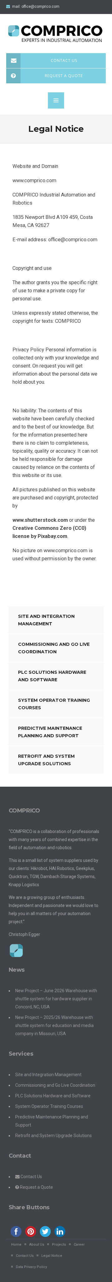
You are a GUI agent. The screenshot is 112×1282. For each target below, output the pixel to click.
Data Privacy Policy (31, 1267)
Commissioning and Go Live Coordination (54, 648)
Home (16, 1245)
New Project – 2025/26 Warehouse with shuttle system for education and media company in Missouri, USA (54, 1025)
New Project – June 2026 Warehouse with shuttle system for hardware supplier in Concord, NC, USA (56, 998)
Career (79, 1245)
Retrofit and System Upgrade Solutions (46, 759)
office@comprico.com (40, 6)
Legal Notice (51, 1256)
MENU (56, 100)
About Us (36, 1245)
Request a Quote (64, 75)
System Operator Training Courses (54, 703)
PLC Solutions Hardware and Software (52, 676)
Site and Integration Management (46, 620)
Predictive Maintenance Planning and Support (50, 731)
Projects (59, 1245)
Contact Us (64, 60)
